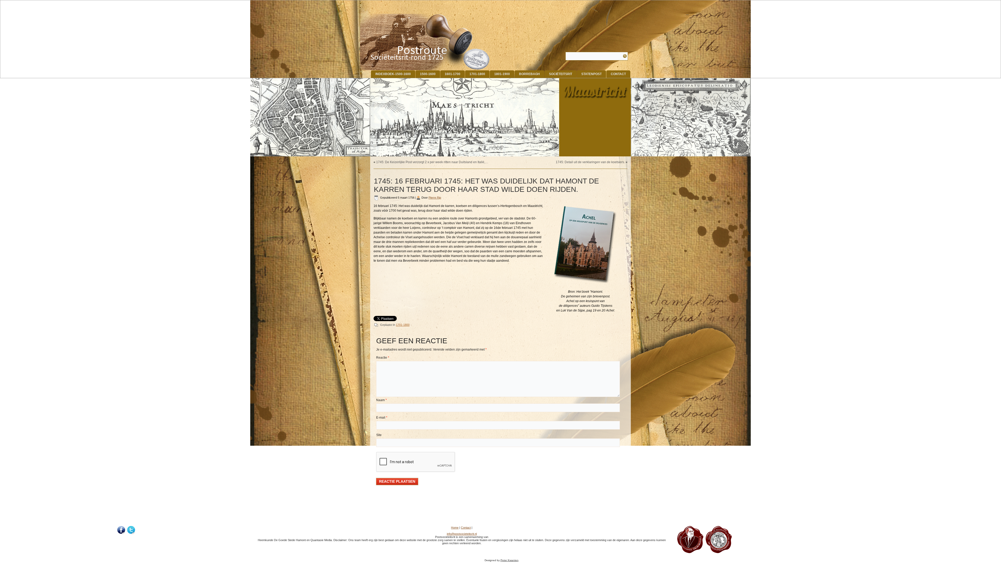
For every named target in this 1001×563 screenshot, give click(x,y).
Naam (381, 400)
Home (455, 527)
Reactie (382, 357)
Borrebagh (529, 74)
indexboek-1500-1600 (393, 74)
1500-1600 (428, 74)
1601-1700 (452, 74)
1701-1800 (477, 74)
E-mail (381, 417)
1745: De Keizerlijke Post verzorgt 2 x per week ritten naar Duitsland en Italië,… (432, 162)
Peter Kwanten (509, 560)
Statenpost (591, 74)
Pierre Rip (435, 197)
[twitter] (131, 530)
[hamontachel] (690, 552)
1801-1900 (502, 74)
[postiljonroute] (121, 530)
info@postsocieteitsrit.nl (462, 533)
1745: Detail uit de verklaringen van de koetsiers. (590, 162)
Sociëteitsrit (560, 74)
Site (379, 435)
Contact (618, 74)
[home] (425, 42)
